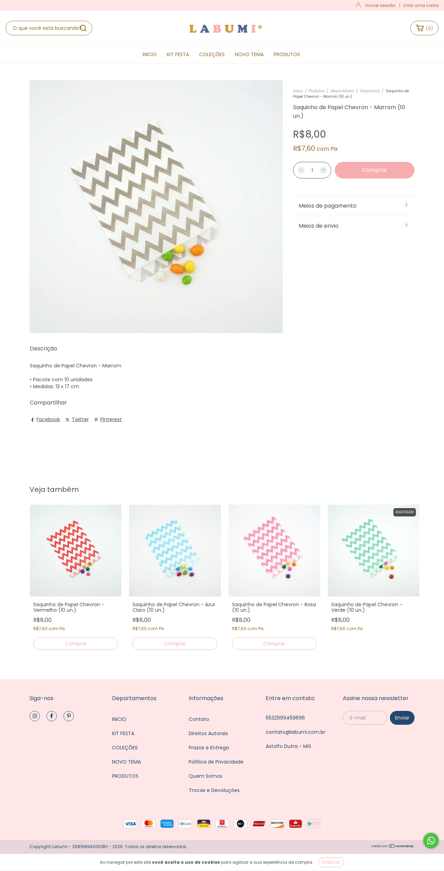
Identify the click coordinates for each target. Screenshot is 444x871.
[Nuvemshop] (393, 847)
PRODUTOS (287, 54)
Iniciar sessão (380, 5)
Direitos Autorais (208, 733)
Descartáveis (342, 91)
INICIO (150, 54)
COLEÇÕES (212, 54)
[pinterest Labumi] (68, 716)
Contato (199, 719)
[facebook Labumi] (51, 716)
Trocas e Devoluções (214, 790)
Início (298, 91)
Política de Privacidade (216, 761)
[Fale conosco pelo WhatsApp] (431, 840)
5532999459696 (285, 717)
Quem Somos (205, 776)
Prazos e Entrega (209, 747)
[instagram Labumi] (34, 716)
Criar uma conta (421, 5)
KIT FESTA (178, 54)
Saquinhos (370, 91)
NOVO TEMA (249, 54)
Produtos (317, 91)
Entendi (331, 862)
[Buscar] (83, 28)
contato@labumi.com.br (295, 732)
